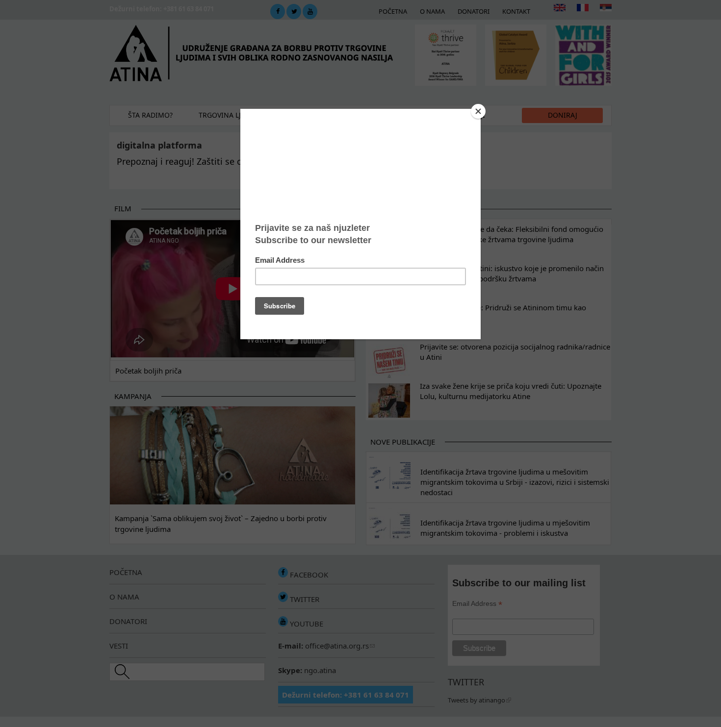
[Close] (478, 111)
